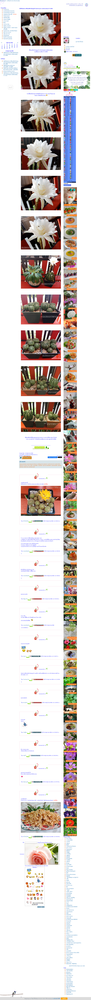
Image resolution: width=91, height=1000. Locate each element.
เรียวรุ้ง (67, 908)
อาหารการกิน (6, 24)
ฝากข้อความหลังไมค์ (70, 46)
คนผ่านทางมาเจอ (70, 910)
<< (1, 42)
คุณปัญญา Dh (40, 464)
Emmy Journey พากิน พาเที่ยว (72, 952)
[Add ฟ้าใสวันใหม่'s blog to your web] (77, 965)
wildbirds (68, 855)
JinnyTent (68, 922)
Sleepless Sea (69, 939)
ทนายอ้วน (25, 702)
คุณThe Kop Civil (51, 464)
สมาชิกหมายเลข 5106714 (71, 935)
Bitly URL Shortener (70, 986)
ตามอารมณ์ (6, 20)
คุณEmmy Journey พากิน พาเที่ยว (26, 465)
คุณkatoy (21, 466)
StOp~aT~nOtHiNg (70, 897)
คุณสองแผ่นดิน (54, 465)
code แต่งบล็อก (69, 970)
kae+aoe (68, 882)
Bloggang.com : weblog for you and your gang (10, 0)
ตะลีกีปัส (68, 960)
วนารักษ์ (68, 841)
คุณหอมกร (45, 464)
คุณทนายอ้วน (57, 464)
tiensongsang (69, 858)
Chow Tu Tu (68, 962)
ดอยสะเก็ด (68, 914)
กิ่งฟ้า (67, 949)
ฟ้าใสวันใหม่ (26, 521)
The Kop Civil (26, 679)
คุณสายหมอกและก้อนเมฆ (32, 464)
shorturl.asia (69, 989)
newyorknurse (69, 911)
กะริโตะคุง (68, 955)
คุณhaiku (59, 465)
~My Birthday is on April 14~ (72, 877)
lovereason (68, 894)
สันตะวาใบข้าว (69, 931)
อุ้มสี (67, 872)
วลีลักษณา (68, 930)
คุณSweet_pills (32, 466)
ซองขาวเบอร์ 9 (69, 916)
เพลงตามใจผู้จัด (6, 19)
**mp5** (68, 890)
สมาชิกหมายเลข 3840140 (71, 919)
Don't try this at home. (71, 874)
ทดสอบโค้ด (68, 992)
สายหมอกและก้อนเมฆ (71, 846)
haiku (67, 913)
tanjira (67, 938)
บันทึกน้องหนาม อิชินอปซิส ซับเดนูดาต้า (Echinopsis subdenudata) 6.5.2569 (10, 74)
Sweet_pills (25, 781)
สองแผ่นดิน (68, 950)
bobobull (68, 857)
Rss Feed (68, 48)
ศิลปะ (4, 22)
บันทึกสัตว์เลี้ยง (6, 17)
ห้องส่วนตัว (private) (7, 38)
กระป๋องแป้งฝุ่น (69, 839)
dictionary (68, 972)
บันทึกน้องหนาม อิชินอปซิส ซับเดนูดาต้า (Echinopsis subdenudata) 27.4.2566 (10, 54)
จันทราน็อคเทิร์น (69, 944)
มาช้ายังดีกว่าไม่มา (70, 941)
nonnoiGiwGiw (26, 551)
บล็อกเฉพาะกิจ (6, 33)
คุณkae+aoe (26, 466)
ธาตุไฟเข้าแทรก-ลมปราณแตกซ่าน (73, 942)
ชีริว (67, 886)
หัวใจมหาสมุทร (69, 866)
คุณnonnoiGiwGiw (23, 464)
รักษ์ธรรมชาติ (6, 16)
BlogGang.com (69, 994)
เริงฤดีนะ (25, 732)
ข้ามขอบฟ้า (68, 921)
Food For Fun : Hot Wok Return (10, 30)
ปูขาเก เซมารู (69, 847)
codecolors (68, 978)
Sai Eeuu (68, 924)
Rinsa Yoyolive (69, 869)
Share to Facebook (53, 457)
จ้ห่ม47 (68, 861)
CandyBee (68, 896)
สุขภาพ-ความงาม (7, 32)
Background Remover (71, 990)
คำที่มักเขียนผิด (69, 981)
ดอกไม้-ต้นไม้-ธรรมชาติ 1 (9, 11)
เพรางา (68, 928)
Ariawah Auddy (69, 900)
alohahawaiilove (69, 969)
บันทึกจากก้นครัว (7, 25)
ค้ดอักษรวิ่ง (68, 973)
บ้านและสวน (6, 9)
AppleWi (68, 875)
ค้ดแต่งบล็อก (69, 977)
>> (17, 42)
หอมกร (24, 656)
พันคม (67, 868)
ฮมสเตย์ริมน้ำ (69, 954)
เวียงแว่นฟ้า (68, 883)
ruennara (68, 927)
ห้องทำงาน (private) (7, 37)
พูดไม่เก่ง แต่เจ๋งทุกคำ (70, 871)
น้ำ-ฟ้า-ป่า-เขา (69, 885)
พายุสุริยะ (68, 859)
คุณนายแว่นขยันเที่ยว (47, 465)
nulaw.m (68, 843)
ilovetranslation (69, 983)
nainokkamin (69, 849)
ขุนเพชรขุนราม (69, 899)
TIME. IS (68, 988)
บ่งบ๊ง (67, 878)
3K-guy (67, 863)
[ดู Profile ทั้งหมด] (79, 41)
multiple (68, 852)
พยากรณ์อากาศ (69, 975)
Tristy (67, 903)
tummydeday (69, 893)
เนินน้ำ (24, 755)
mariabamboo (69, 905)
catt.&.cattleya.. (69, 957)
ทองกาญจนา (69, 838)
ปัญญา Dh (25, 598)
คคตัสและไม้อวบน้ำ (7, 14)
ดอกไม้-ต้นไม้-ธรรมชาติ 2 (9, 12)
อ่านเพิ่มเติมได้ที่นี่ (56, 998)
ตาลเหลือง (68, 853)
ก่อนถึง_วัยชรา (69, 891)
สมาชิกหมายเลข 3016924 (71, 906)
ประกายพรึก (68, 864)
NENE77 (68, 851)
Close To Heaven (70, 888)
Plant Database (69, 985)
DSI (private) (6, 35)
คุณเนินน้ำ (40, 465)
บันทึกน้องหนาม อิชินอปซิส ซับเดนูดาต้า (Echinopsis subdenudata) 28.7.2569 (10, 62)
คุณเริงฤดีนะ (35, 465)
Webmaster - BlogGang (71, 963)
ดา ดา (67, 902)
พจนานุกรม (68, 980)
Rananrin (68, 959)
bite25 (67, 844)
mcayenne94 (69, 925)
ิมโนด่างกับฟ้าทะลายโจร (9, 71)
